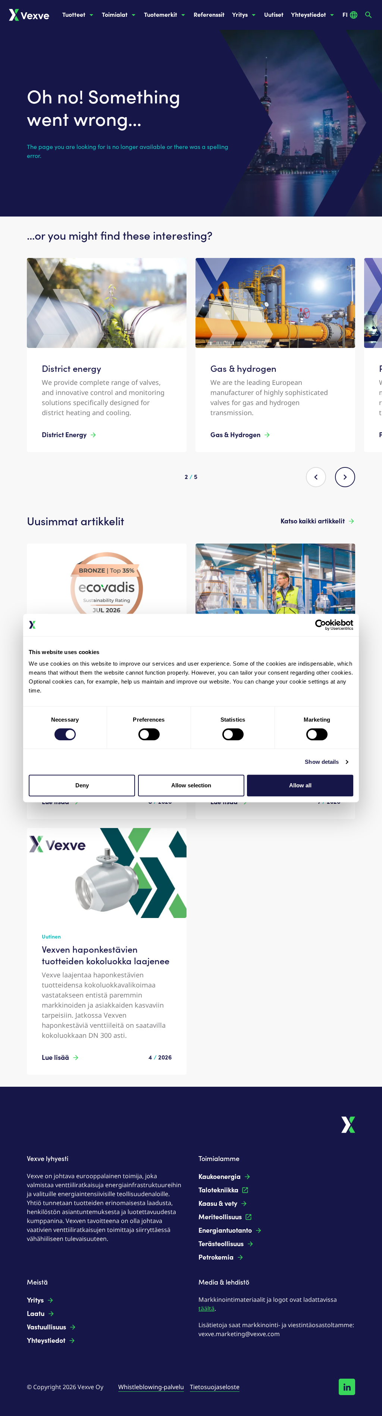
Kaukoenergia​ (219, 1177)
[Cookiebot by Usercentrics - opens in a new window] (320, 625)
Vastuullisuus (46, 1327)
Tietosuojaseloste (214, 1387)
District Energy (64, 435)
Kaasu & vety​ (217, 1203)
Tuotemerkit (160, 14)
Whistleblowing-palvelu (151, 1387)
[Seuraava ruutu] (345, 477)
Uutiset (274, 14)
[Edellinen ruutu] (316, 477)
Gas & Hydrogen (235, 435)
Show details (322, 762)
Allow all (300, 785)
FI (345, 14)
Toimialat (115, 14)
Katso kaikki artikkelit (313, 521)
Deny (82, 785)
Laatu (35, 1314)
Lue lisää (55, 1058)
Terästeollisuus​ (221, 1244)
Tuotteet (73, 14)
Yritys (240, 14)
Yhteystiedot (308, 14)
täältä (206, 1308)
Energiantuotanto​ (225, 1230)
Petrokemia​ (216, 1257)
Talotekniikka (218, 1190)
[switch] (149, 734)
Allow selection (191, 785)
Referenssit (209, 14)
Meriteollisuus (220, 1217)
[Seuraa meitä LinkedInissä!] (347, 1387)
